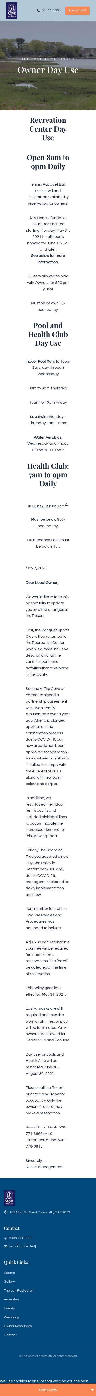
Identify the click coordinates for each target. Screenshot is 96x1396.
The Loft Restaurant (19, 1290)
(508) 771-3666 (20, 1238)
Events (9, 1308)
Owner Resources (18, 1326)
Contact (10, 1335)
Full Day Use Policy (46, 506)
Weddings (11, 1317)
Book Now (77, 10)
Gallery (9, 1281)
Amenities (11, 1299)
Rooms (9, 1272)
